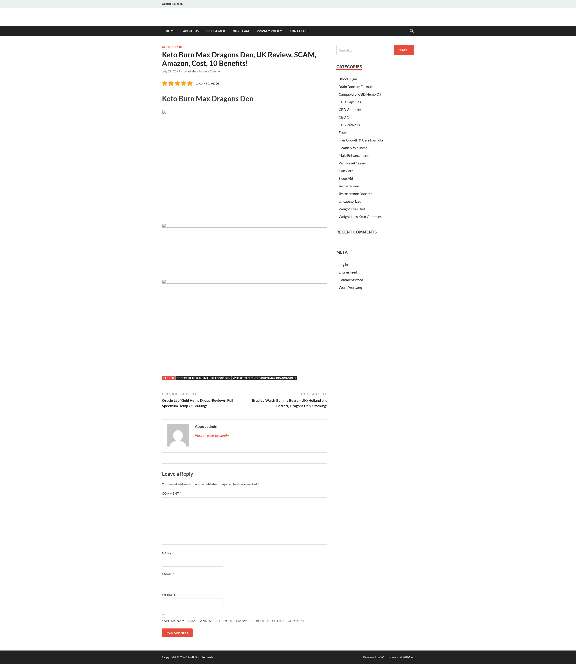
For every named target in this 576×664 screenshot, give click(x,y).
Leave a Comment (211, 71)
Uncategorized (350, 201)
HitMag (408, 657)
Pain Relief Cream (352, 163)
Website (169, 595)
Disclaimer (215, 31)
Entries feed (348, 272)
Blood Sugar (348, 79)
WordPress (388, 657)
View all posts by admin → (214, 435)
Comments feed (351, 280)
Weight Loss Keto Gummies (360, 216)
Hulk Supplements (200, 657)
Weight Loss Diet (173, 47)
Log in (343, 264)
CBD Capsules (350, 102)
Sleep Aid (346, 178)
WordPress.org (350, 287)
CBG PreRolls (349, 125)
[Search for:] (375, 50)
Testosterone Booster (355, 193)
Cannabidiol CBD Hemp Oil (360, 94)
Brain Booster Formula (356, 86)
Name (168, 553)
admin (191, 71)
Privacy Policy (269, 31)
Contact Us (299, 31)
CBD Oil (345, 117)
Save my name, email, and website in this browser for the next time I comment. (234, 621)
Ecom (343, 132)
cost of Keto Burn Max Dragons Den (203, 378)
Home (170, 31)
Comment (171, 493)
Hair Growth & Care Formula (361, 140)
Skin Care (346, 170)
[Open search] (411, 31)
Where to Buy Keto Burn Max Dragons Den (264, 378)
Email (168, 574)
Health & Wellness (353, 148)
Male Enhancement (354, 155)
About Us (191, 31)
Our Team (241, 31)
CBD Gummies (350, 109)
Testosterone (349, 186)
